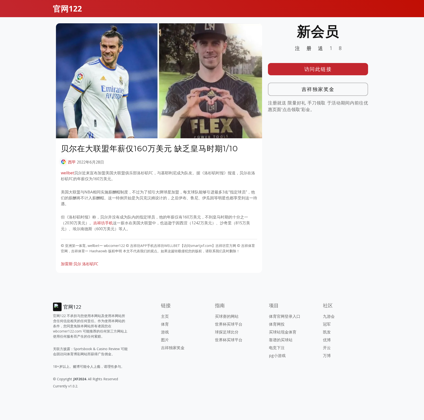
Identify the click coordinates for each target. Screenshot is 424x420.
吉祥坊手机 (103, 223)
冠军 (327, 324)
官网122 (67, 8)
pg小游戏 (277, 355)
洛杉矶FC (90, 264)
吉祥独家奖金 (318, 89)
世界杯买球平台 (228, 324)
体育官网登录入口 (284, 316)
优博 (327, 340)
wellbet (67, 173)
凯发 (327, 332)
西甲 (72, 162)
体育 (165, 324)
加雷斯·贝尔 (71, 264)
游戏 (165, 332)
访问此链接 (318, 69)
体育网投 (277, 324)
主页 (165, 316)
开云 (327, 347)
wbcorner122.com (67, 331)
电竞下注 (277, 347)
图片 (165, 340)
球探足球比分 (226, 332)
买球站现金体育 (282, 332)
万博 (327, 355)
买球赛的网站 (226, 316)
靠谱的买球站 (280, 340)
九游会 (329, 316)
